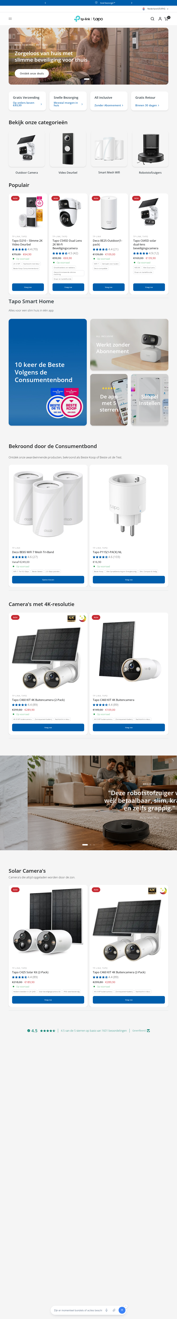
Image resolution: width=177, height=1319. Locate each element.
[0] (165, 18)
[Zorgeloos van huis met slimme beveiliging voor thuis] (64, 61)
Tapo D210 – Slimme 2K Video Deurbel (27, 242)
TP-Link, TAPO (19, 236)
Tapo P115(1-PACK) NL (107, 552)
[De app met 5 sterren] (109, 400)
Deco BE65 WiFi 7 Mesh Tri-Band (33, 552)
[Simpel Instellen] (149, 400)
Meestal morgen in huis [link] (66, 104)
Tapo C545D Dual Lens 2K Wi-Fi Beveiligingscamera (67, 244)
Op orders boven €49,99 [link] (23, 104)
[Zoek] (152, 18)
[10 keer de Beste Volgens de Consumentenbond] (48, 372)
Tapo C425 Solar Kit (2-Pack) (30, 972)
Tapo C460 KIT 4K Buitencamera (113, 700)
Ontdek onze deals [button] (32, 73)
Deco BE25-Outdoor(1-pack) (107, 242)
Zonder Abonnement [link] (108, 105)
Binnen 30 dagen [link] (146, 105)
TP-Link (97, 236)
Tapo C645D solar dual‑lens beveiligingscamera (145, 244)
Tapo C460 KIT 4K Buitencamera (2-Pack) (38, 700)
